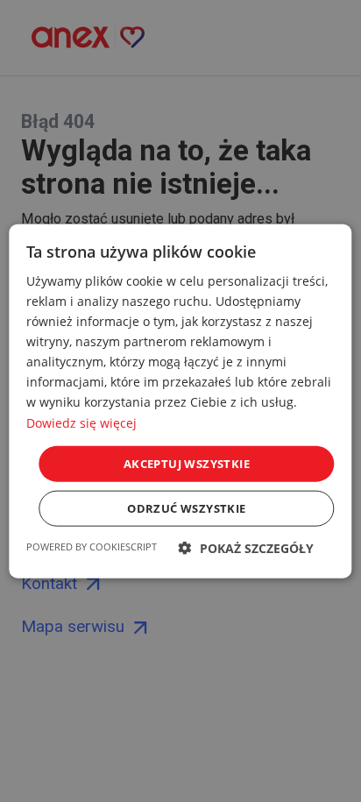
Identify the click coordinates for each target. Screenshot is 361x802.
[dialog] (180, 401)
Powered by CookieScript (91, 546)
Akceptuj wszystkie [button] (187, 463)
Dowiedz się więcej (81, 422)
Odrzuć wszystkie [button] (186, 508)
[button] (246, 548)
